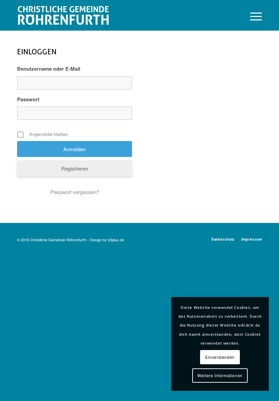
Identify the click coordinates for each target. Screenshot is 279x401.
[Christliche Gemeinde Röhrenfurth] (63, 15)
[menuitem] (252, 15)
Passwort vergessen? (74, 191)
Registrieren (74, 168)
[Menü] (252, 15)
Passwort (28, 99)
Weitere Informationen (220, 375)
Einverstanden (220, 357)
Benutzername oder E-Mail (48, 68)
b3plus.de (116, 239)
